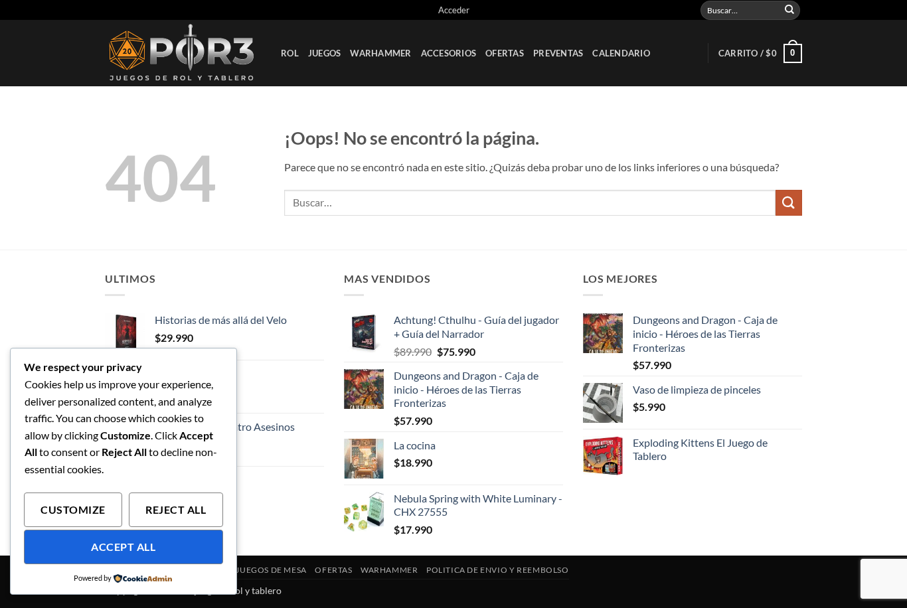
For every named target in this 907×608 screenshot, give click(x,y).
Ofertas (504, 53)
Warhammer (380, 53)
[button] (453, 10)
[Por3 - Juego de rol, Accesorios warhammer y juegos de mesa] (183, 53)
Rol (290, 53)
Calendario (621, 53)
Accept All (123, 547)
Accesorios (449, 53)
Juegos (324, 53)
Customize (73, 510)
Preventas (558, 53)
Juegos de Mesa (271, 570)
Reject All (175, 510)
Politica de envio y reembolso (497, 570)
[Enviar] (789, 10)
